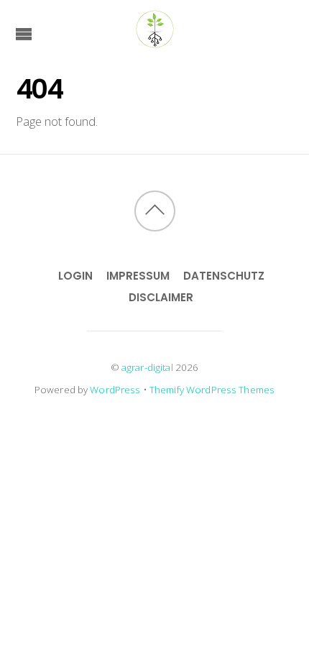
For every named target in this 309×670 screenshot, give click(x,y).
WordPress (115, 389)
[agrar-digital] (155, 41)
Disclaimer (161, 297)
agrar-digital (147, 367)
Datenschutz (223, 275)
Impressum (138, 275)
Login (75, 275)
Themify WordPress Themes (212, 389)
